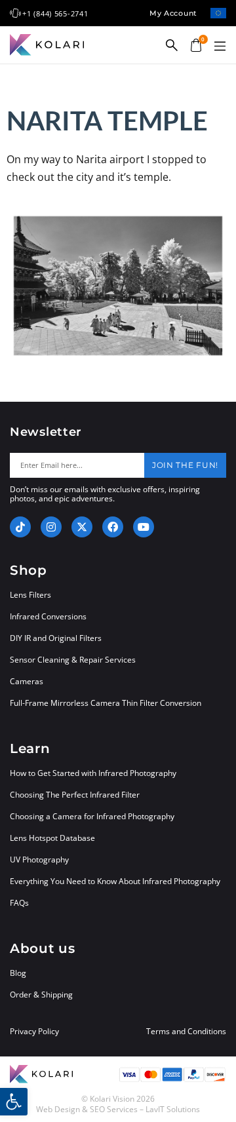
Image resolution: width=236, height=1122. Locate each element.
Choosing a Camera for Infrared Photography (92, 816)
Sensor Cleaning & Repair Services (73, 659)
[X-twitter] (81, 526)
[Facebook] (112, 526)
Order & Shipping (41, 994)
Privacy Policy (34, 1031)
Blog (18, 972)
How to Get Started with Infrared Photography (93, 773)
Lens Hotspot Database (52, 837)
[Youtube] (143, 526)
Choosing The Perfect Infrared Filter (75, 794)
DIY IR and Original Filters (56, 638)
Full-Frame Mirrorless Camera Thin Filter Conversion (105, 702)
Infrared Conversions (48, 616)
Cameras (26, 681)
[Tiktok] (20, 526)
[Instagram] (51, 526)
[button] (219, 46)
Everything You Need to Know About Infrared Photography (115, 881)
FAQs (19, 902)
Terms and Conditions (186, 1031)
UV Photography (39, 859)
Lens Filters (30, 594)
